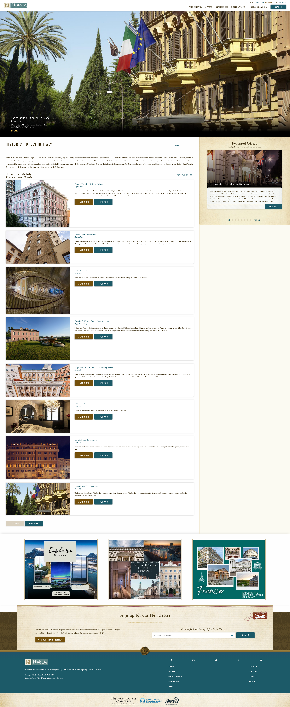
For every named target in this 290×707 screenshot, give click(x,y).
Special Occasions (258, 7)
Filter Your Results (184, 175)
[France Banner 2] (229, 569)
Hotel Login (253, 672)
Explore (14, 131)
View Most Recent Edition (50, 639)
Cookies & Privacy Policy (32, 678)
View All (257, 220)
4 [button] (238, 220)
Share (177, 145)
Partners (171, 686)
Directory (171, 672)
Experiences (222, 7)
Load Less (15, 523)
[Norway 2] (61, 569)
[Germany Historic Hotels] (145, 569)
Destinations (238, 7)
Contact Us (282, 2)
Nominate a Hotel (173, 681)
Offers (208, 7)
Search (278, 7)
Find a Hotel (195, 7)
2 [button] (232, 220)
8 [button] (250, 220)
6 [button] (244, 220)
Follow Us (252, 681)
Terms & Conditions (48, 678)
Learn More (83, 202)
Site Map (60, 678)
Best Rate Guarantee (175, 677)
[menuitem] (13, 5)
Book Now (103, 202)
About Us (171, 667)
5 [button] (241, 220)
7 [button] (247, 220)
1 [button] (229, 220)
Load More (33, 523)
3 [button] (235, 220)
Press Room (253, 667)
